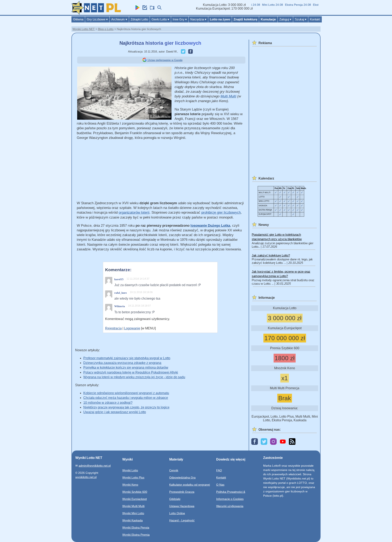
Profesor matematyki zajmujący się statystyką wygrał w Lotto (126, 358)
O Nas (220, 484)
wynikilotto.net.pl (86, 477)
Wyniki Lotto (130, 470)
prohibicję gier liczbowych (221, 212)
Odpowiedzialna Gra (182, 477)
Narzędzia (198, 19)
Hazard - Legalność (182, 520)
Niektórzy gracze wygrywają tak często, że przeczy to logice (126, 407)
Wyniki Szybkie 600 (134, 491)
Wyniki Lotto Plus (133, 477)
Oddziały (174, 499)
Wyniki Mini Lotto (133, 513)
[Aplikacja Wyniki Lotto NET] (136, 8)
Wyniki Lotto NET (83, 29)
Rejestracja (113, 328)
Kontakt (315, 19)
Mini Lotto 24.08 (266, 4)
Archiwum (119, 19)
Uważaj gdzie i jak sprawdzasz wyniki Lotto (114, 412)
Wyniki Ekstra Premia (136, 534)
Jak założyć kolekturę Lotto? (271, 255)
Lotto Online (177, 513)
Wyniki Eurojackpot (134, 499)
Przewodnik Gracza (181, 491)
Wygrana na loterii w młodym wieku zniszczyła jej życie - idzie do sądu (134, 377)
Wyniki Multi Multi (133, 506)
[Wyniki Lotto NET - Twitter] (264, 441)
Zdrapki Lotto (139, 19)
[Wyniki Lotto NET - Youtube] (282, 441)
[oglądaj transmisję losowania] (151, 8)
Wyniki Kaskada (132, 520)
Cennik (173, 470)
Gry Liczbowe (97, 19)
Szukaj (300, 19)
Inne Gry (180, 19)
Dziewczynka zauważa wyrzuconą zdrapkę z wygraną (122, 363)
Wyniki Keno (130, 484)
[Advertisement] (160, 172)
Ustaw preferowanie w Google (165, 60)
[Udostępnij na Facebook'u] (189, 51)
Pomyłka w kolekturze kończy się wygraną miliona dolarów (125, 367)
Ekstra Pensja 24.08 (292, 4)
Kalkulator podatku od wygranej (189, 484)
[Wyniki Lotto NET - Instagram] (273, 441)
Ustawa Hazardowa (181, 506)
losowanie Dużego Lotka (210, 226)
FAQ (219, 470)
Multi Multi (228, 96)
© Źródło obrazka (160, 116)
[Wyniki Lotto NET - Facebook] (254, 441)
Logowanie (132, 328)
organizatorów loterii (134, 212)
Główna (78, 19)
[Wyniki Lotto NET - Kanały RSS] (292, 441)
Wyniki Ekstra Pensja (135, 527)
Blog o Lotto (106, 29)
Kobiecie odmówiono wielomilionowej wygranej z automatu (126, 393)
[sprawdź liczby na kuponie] (143, 8)
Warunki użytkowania (229, 506)
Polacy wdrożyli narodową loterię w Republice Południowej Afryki (130, 372)
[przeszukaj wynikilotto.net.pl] (158, 8)
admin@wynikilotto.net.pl (95, 465)
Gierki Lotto (160, 19)
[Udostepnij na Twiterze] (182, 51)
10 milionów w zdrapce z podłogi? (108, 402)
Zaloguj (285, 19)
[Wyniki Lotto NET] (96, 13)
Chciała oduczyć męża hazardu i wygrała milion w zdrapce (125, 397)
